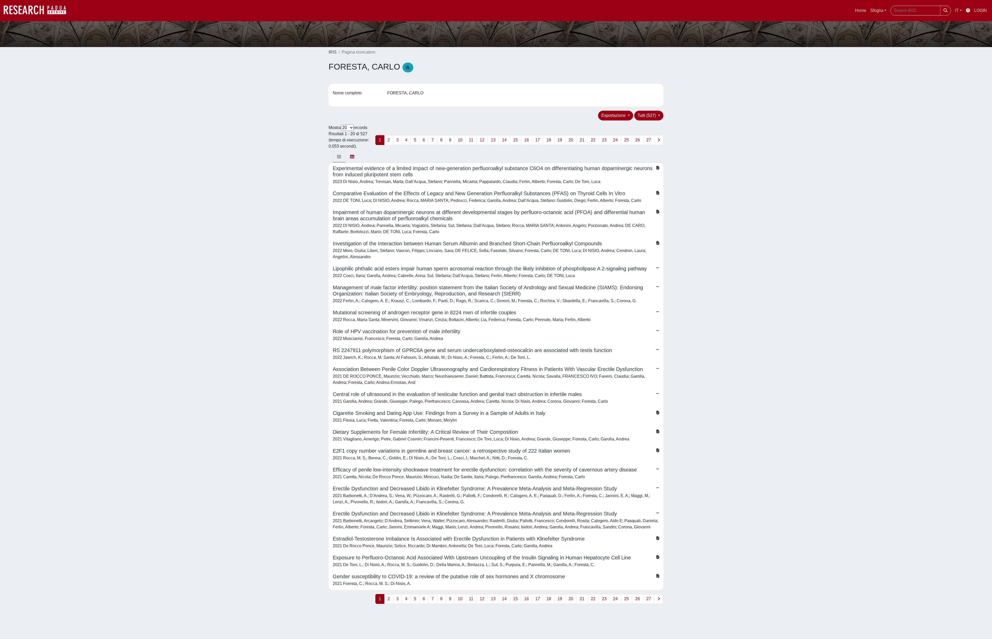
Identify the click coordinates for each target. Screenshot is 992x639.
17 (537, 140)
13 (493, 140)
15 (515, 140)
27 (648, 140)
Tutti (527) (647, 115)
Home (860, 10)
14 (504, 140)
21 (582, 140)
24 (615, 140)
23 (604, 140)
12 (482, 140)
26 (637, 140)
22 (593, 140)
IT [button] (957, 10)
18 (548, 140)
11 (471, 140)
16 (526, 140)
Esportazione (614, 115)
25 (626, 140)
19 (559, 140)
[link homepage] (37, 10)
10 (460, 140)
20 (571, 140)
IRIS (333, 52)
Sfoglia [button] (876, 10)
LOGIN (980, 10)
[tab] (339, 156)
